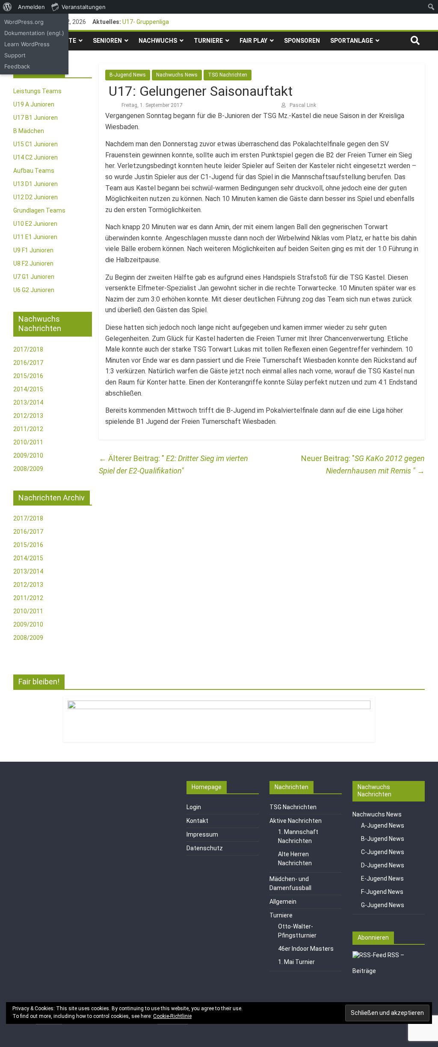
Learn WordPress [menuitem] (27, 44)
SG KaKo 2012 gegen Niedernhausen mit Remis (375, 464)
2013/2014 (28, 402)
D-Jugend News (382, 865)
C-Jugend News (382, 852)
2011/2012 (28, 429)
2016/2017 (28, 362)
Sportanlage (351, 40)
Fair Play (253, 40)
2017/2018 (28, 349)
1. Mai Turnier (296, 961)
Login (193, 807)
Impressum (202, 834)
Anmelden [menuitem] (31, 6)
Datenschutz (204, 848)
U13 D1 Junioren (35, 183)
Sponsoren (302, 40)
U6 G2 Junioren (33, 290)
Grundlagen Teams (39, 210)
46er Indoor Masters (306, 948)
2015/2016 (28, 376)
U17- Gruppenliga (145, 21)
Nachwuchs (158, 40)
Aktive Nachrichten (295, 820)
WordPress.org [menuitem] (24, 21)
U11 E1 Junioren (35, 237)
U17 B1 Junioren (35, 117)
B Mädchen (28, 130)
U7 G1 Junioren (33, 276)
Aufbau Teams (33, 170)
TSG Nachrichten (227, 75)
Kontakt (197, 820)
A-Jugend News (382, 825)
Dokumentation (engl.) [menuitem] (34, 33)
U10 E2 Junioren (35, 223)
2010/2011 (28, 442)
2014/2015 (28, 389)
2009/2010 (28, 455)
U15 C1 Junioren (35, 144)
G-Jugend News (382, 905)
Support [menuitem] (15, 55)
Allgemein (282, 901)
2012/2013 (28, 415)
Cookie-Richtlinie (172, 1016)
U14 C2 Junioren (35, 157)
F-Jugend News (382, 891)
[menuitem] (7, 7)
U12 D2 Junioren (35, 197)
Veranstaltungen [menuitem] (84, 6)
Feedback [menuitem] (17, 66)
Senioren (107, 40)
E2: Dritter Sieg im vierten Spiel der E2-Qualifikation (173, 464)
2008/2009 (28, 468)
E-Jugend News (382, 878)
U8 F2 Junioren (33, 263)
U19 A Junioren (33, 104)
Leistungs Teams (37, 91)
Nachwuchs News (177, 75)
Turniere (208, 40)
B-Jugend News (128, 75)
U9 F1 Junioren (33, 250)
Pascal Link (303, 105)
